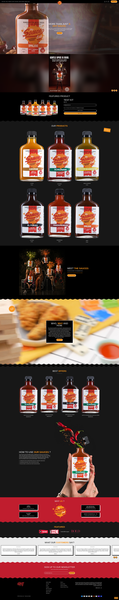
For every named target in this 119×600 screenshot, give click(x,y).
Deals (7, 1)
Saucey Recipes (21, 1)
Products (10, 1)
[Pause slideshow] (114, 90)
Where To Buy (27, 1)
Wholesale (48, 593)
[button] (106, 1)
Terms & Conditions (63, 585)
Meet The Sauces (15, 1)
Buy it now (80, 113)
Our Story (3, 1)
